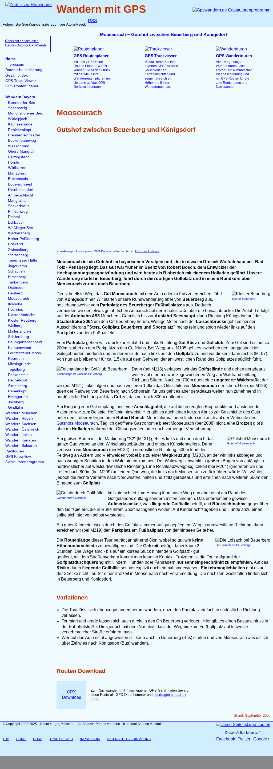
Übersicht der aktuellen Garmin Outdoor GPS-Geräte (26, 43)
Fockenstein (18, 375)
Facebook (225, 739)
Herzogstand (19, 157)
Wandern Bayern (20, 97)
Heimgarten (18, 397)
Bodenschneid (20, 184)
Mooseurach (18, 299)
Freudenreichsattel (24, 135)
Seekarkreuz (18, 206)
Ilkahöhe (15, 304)
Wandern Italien (18, 435)
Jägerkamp (17, 266)
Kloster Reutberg (22, 320)
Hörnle (13, 162)
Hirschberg (17, 277)
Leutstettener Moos (24, 353)
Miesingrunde (19, 364)
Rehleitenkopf (19, 130)
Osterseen (17, 288)
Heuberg (15, 293)
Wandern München (21, 413)
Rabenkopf (17, 391)
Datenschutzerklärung (23, 70)
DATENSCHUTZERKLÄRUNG (129, 739)
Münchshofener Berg (25, 113)
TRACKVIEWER (61, 739)
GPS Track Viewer (20, 81)
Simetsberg (17, 386)
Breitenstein (18, 179)
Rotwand (15, 244)
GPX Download (71, 695)
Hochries (15, 309)
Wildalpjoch (17, 119)
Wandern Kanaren (20, 440)
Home (10, 59)
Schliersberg (18, 337)
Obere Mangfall (21, 151)
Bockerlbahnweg (22, 141)
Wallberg (15, 326)
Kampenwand (19, 348)
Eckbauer (16, 222)
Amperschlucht (20, 195)
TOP (6, 739)
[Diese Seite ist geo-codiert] (243, 724)
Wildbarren (17, 168)
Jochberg (16, 402)
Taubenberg (18, 282)
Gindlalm (15, 407)
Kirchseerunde (20, 124)
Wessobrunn (18, 146)
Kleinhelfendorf (20, 190)
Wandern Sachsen (20, 424)
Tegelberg (16, 370)
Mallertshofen (19, 331)
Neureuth (16, 359)
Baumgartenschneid (25, 342)
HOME (21, 739)
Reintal (14, 217)
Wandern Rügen (19, 418)
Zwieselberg (18, 250)
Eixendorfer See (21, 103)
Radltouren (14, 451)
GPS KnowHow (18, 457)
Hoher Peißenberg (23, 239)
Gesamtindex (16, 75)
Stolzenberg (18, 255)
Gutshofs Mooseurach (77, 423)
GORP (37, 739)
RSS (92, 20)
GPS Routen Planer (21, 86)
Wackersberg (19, 233)
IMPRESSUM (90, 739)
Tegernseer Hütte (22, 260)
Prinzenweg (18, 212)
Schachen (16, 271)
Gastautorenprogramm (24, 462)
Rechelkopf (17, 380)
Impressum (14, 64)
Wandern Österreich (22, 429)
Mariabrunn (17, 173)
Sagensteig (17, 108)
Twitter (244, 739)
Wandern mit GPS (101, 9)
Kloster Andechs (21, 315)
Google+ (261, 739)
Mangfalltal (17, 201)
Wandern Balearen (21, 446)
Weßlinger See (20, 228)
